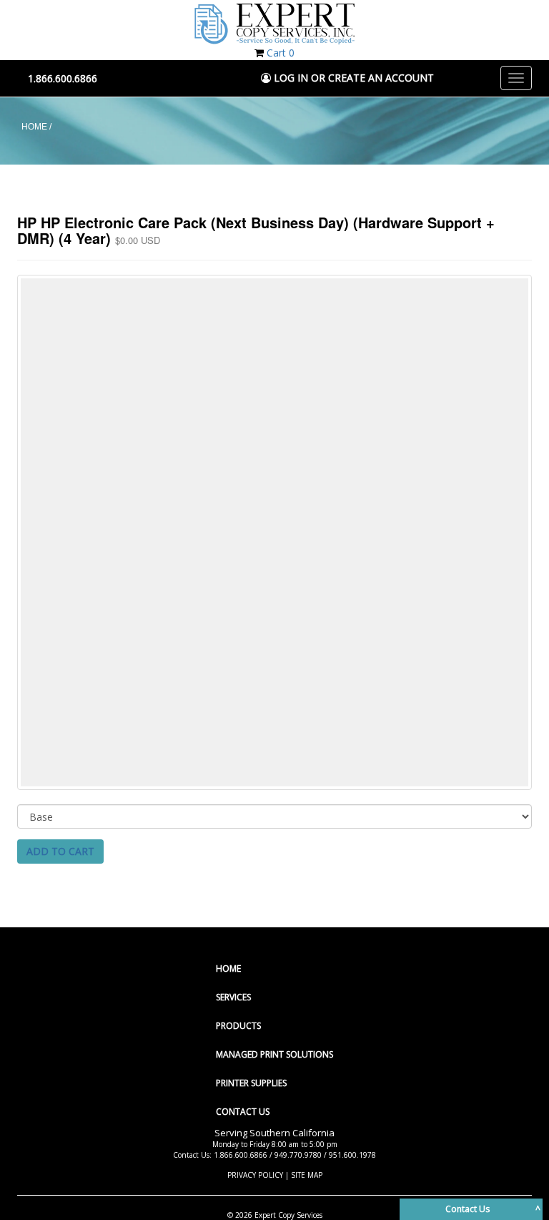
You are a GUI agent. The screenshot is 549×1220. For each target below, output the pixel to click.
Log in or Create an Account (352, 77)
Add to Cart (60, 851)
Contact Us (242, 1112)
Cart (281, 52)
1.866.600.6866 (62, 78)
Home (228, 968)
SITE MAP (306, 1175)
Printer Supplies (251, 1083)
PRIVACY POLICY (255, 1175)
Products (238, 1026)
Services (233, 997)
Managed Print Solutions (274, 1054)
